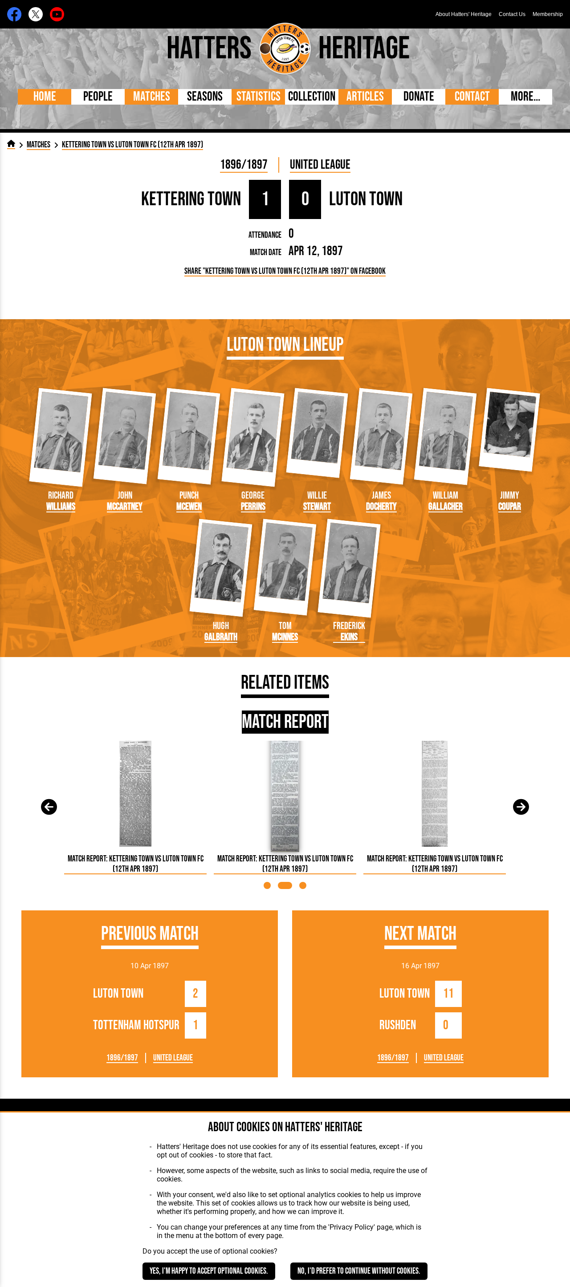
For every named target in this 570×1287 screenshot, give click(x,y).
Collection (311, 97)
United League (320, 165)
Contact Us (512, 14)
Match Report (285, 722)
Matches (151, 97)
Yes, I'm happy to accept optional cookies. (209, 1271)
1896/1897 (244, 165)
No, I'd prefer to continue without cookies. (358, 1271)
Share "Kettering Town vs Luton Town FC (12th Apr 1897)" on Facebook (285, 271)
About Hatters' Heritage (464, 14)
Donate (418, 97)
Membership (548, 14)
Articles (365, 97)
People (98, 97)
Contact (472, 97)
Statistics (258, 97)
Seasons (205, 97)
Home (44, 97)
